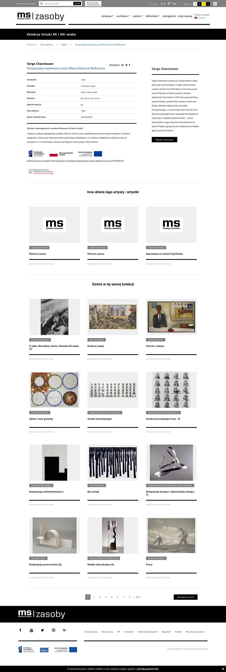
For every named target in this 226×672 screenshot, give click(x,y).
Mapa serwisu (107, 632)
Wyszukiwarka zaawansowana (93, 4)
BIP (118, 632)
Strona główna (47, 44)
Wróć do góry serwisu (196, 632)
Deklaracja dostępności (148, 632)
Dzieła (64, 44)
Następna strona (185, 597)
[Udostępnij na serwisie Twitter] (126, 64)
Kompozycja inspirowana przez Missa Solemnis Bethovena (100, 44)
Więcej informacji (164, 139)
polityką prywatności (148, 668)
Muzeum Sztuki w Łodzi (26, 3)
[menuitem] (108, 16)
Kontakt (178, 632)
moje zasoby (185, 16)
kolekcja (106, 16)
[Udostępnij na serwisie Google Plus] (123, 64)
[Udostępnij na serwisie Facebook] (129, 64)
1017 (138, 597)
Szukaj (77, 3)
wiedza (137, 16)
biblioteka (151, 16)
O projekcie (129, 632)
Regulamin (166, 632)
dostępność (169, 16)
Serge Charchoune (40, 63)
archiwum (122, 16)
